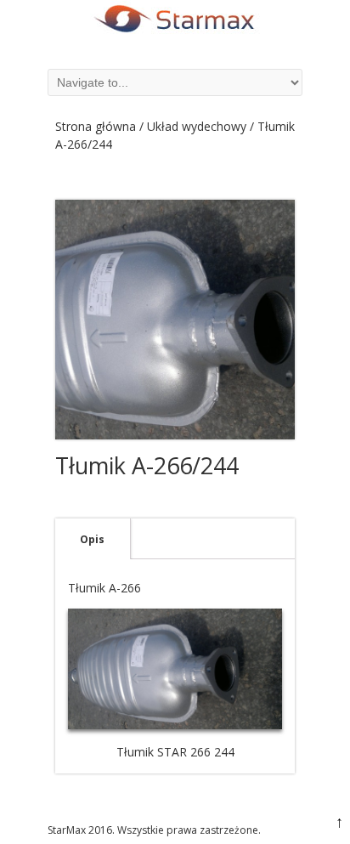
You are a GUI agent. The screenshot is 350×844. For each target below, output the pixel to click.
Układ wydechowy (196, 126)
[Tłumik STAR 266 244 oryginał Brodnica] (175, 319)
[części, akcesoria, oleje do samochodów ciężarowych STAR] (175, 33)
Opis (92, 539)
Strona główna (95, 126)
